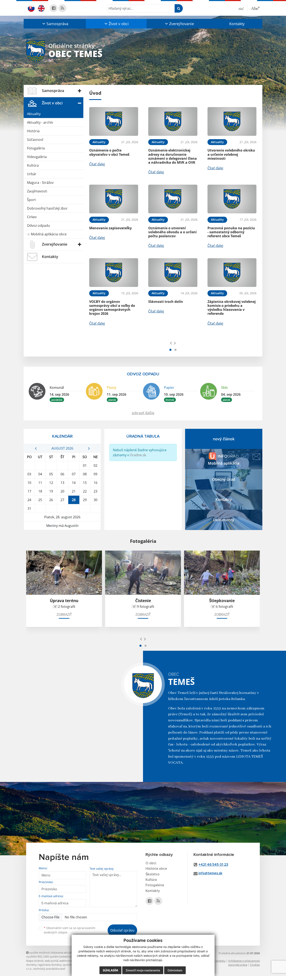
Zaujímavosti (37, 191)
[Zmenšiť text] (242, 8)
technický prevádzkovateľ (49, 969)
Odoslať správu (122, 930)
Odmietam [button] (174, 970)
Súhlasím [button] (110, 970)
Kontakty (237, 23)
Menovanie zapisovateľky (110, 228)
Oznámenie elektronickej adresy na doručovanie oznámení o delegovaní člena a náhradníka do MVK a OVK (172, 156)
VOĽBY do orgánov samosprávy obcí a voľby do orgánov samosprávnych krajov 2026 (112, 307)
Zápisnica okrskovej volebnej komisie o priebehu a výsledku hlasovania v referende (231, 307)
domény (31, 965)
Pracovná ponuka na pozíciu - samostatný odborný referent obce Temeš (231, 232)
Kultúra (33, 165)
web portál (51, 961)
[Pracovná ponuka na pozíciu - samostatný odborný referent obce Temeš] (231, 199)
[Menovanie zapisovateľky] (113, 199)
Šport (31, 199)
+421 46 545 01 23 (213, 865)
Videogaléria (37, 156)
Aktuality (34, 113)
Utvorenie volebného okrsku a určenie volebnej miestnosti (231, 154)
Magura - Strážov (40, 182)
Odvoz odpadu (38, 225)
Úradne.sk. (138, 455)
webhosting (66, 961)
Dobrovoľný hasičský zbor (47, 208)
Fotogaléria (36, 148)
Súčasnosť (35, 139)
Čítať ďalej (97, 164)
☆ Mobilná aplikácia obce (47, 234)
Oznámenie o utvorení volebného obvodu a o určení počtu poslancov (172, 232)
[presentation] (171, 343)
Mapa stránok (35, 961)
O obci (151, 863)
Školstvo (153, 874)
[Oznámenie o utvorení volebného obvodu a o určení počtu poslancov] (172, 199)
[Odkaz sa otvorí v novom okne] (54, 8)
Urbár (31, 174)
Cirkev (32, 217)
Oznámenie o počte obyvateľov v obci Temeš (109, 152)
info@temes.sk (210, 873)
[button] (55, 24)
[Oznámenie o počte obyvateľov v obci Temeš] (113, 121)
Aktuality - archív (40, 122)
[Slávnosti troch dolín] (172, 272)
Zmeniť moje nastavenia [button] (143, 970)
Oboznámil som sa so (69, 930)
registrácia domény (49, 965)
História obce (156, 869)
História (33, 131)
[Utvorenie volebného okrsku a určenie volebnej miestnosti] (231, 121)
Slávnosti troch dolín (165, 301)
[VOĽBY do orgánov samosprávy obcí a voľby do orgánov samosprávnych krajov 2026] (113, 272)
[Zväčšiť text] (255, 7)
